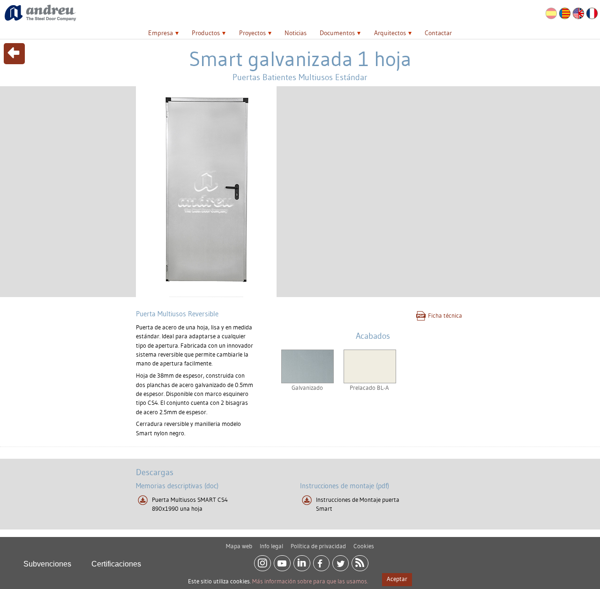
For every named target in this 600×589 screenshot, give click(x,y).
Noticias (296, 33)
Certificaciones (116, 564)
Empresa (160, 33)
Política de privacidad (318, 546)
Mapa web (239, 546)
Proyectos (252, 33)
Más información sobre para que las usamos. (310, 581)
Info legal (271, 546)
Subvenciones (47, 564)
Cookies (363, 546)
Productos (206, 33)
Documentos (337, 33)
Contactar (438, 33)
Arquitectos (390, 33)
